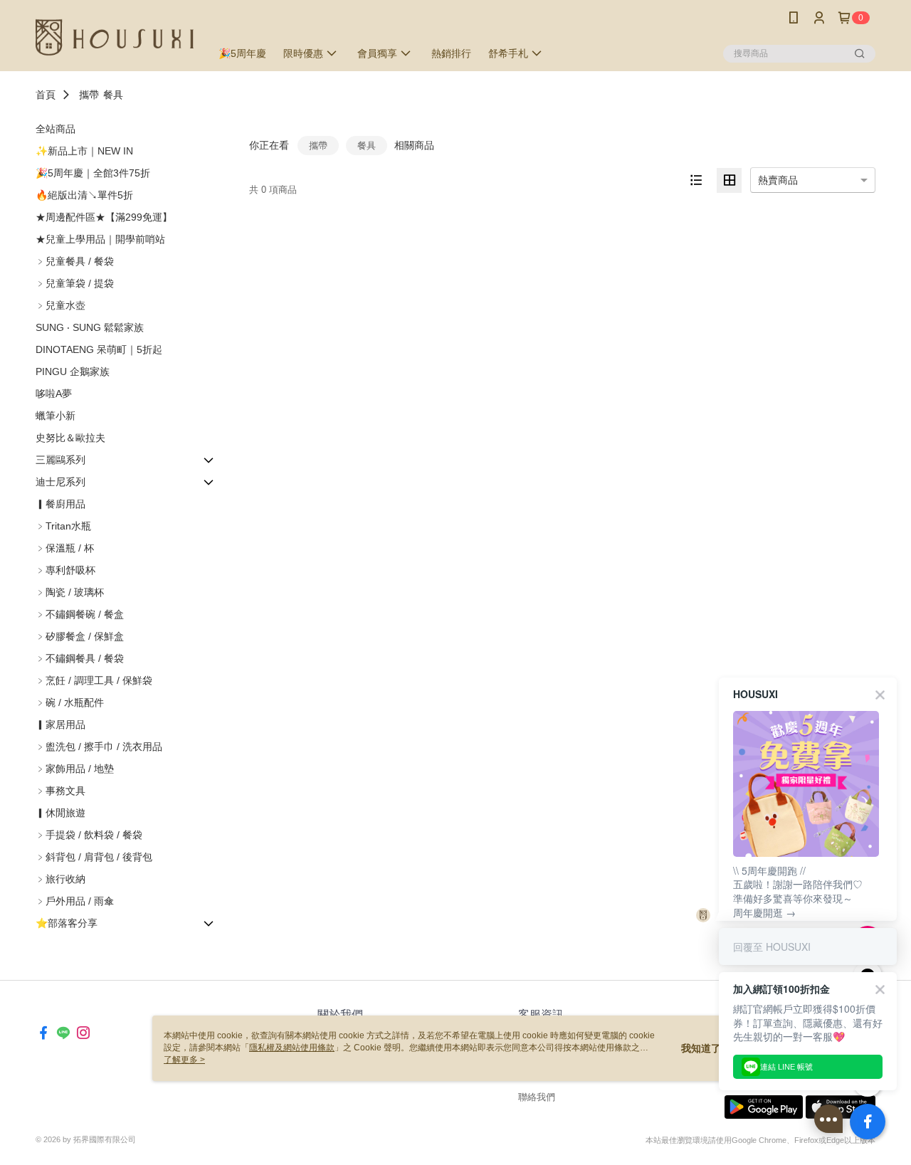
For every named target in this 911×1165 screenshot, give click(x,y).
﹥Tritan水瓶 (63, 526)
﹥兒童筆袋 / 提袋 (75, 283)
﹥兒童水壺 (60, 305)
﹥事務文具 (60, 790)
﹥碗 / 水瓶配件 (70, 702)
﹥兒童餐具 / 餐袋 (75, 261)
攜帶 (89, 94)
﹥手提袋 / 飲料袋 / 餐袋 (89, 834)
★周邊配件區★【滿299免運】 (104, 217)
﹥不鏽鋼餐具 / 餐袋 (80, 658)
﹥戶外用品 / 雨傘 (75, 901)
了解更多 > (184, 1060)
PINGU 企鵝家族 (73, 371)
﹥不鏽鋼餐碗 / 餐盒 (80, 614)
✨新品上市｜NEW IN (84, 151)
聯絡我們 (536, 1097)
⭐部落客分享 (67, 923)
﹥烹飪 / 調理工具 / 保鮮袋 (94, 680)
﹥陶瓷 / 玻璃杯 (70, 592)
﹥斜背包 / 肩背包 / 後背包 (94, 857)
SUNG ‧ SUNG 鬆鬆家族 (90, 327)
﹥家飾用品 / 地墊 (75, 768)
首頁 (46, 94)
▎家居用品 (60, 724)
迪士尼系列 (60, 481)
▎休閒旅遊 (60, 812)
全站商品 (55, 129)
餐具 (113, 94)
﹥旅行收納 (60, 879)
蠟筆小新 (55, 415)
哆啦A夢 (54, 393)
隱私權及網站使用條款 (292, 1048)
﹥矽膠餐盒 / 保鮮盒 (80, 636)
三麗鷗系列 (60, 459)
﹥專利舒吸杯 (65, 570)
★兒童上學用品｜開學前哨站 (100, 239)
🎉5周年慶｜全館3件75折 (93, 173)
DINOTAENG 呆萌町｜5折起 (99, 349)
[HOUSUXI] (115, 37)
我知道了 (701, 1048)
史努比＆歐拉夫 (70, 437)
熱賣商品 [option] (778, 180)
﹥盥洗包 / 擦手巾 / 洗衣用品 (99, 746)
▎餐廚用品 (60, 504)
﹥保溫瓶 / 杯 (65, 548)
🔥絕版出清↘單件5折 (84, 195)
